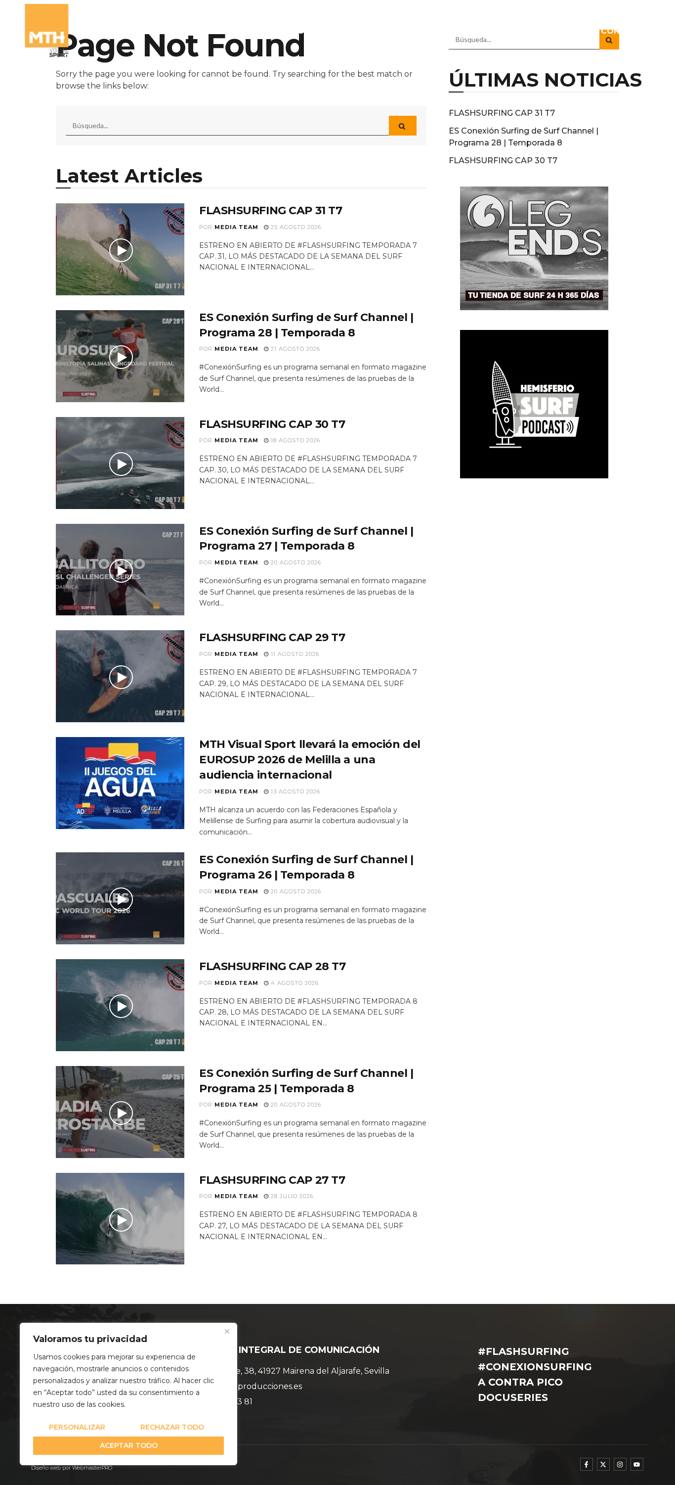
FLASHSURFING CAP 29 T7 (272, 637)
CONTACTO (625, 31)
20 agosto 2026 (295, 562)
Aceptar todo (129, 1445)
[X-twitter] (603, 1464)
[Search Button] (403, 126)
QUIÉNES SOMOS (201, 31)
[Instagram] (620, 1464)
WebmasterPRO (92, 1468)
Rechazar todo (172, 1427)
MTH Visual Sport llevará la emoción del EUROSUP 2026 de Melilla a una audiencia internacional (310, 760)
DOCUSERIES (509, 31)
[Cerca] (227, 1331)
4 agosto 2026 (294, 982)
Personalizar (77, 1427)
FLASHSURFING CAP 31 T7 (270, 210)
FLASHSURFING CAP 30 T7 (272, 424)
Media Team (236, 227)
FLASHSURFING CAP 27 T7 (272, 1180)
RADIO (447, 31)
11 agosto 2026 (294, 653)
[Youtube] (637, 1464)
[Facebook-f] (586, 1464)
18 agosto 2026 (294, 440)
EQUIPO (264, 31)
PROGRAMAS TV (377, 31)
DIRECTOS (568, 31)
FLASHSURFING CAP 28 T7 (272, 966)
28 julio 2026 (291, 1196)
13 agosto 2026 (294, 791)
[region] (128, 1394)
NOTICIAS (312, 31)
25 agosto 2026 (295, 227)
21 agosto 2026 (294, 348)
